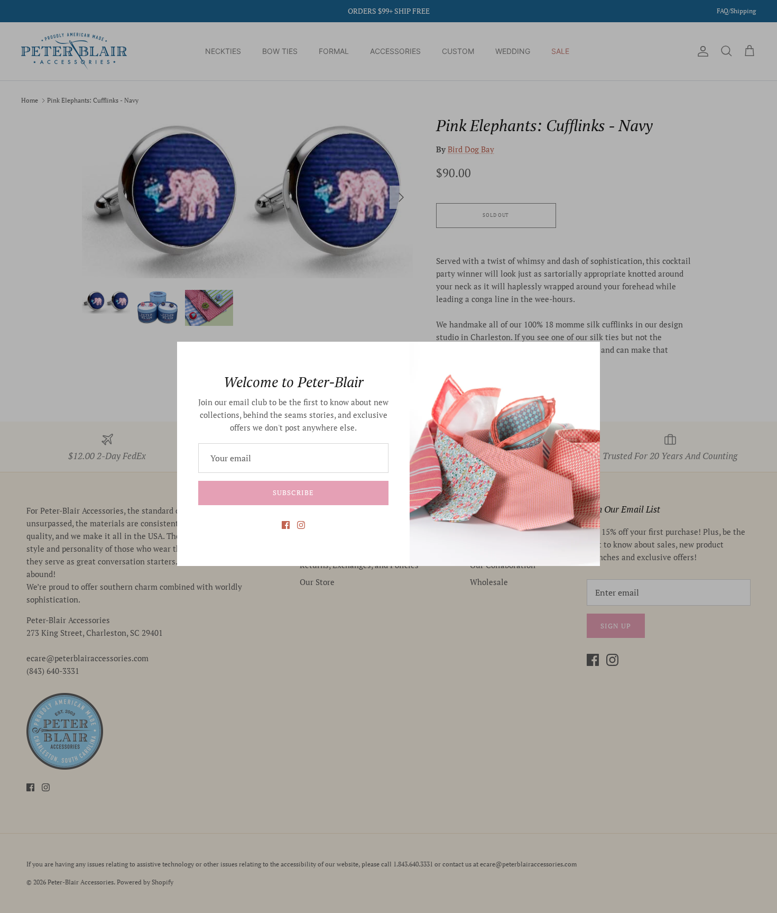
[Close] (586, 355)
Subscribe (293, 492)
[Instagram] (301, 525)
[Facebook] (286, 525)
